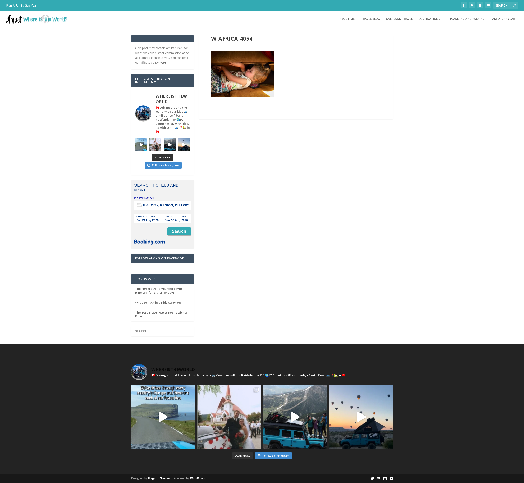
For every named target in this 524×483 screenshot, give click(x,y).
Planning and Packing (467, 19)
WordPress (197, 478)
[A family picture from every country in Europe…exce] (170, 144)
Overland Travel (399, 19)
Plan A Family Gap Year (21, 5)
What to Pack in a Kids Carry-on (158, 302)
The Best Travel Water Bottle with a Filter (161, 314)
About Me (347, 19)
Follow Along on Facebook (159, 258)
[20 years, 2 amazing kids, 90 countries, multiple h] (155, 144)
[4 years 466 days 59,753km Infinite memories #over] (184, 144)
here (162, 62)
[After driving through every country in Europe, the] (141, 144)
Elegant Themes (159, 478)
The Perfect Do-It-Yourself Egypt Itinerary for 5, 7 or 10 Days (158, 290)
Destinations (429, 19)
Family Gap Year (503, 19)
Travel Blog (370, 19)
